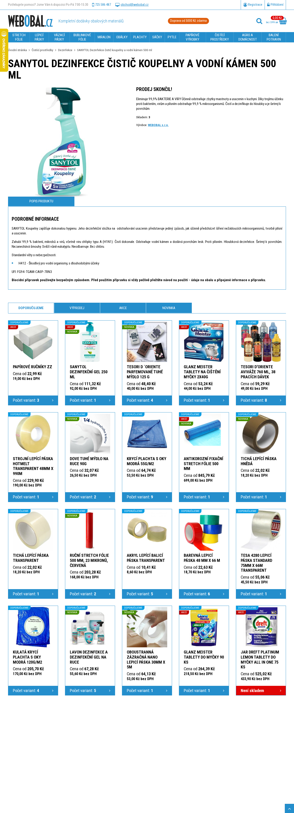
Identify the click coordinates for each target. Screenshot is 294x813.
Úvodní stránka (17, 50)
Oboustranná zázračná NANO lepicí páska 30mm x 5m (146, 660)
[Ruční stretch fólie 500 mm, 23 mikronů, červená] (90, 530)
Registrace (255, 5)
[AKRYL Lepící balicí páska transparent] (147, 530)
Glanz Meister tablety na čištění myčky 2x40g (202, 371)
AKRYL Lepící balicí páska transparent (146, 558)
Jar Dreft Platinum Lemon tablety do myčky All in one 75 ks (260, 660)
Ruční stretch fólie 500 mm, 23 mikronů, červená (89, 560)
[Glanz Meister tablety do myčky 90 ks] (204, 627)
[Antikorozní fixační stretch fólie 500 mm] (204, 434)
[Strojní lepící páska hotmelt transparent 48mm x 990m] (33, 434)
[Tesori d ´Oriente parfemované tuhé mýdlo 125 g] (147, 342)
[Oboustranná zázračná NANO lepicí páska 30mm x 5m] (147, 627)
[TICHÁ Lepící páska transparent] (33, 530)
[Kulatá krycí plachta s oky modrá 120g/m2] (33, 627)
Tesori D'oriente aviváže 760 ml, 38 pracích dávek (258, 371)
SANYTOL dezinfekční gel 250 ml (88, 371)
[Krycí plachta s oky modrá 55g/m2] (147, 434)
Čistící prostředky (42, 50)
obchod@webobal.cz (135, 5)
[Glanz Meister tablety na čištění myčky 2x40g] (204, 342)
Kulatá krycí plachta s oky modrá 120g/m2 (27, 657)
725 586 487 (103, 5)
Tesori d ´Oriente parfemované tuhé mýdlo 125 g (145, 371)
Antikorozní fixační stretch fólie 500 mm (203, 463)
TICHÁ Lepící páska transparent (31, 558)
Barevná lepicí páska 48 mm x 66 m (202, 558)
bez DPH (271, 22)
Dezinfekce (65, 50)
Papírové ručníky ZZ (32, 366)
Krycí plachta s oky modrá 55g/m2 (146, 461)
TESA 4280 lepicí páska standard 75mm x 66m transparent (256, 563)
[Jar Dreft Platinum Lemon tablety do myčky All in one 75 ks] (261, 627)
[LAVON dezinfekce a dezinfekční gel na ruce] (90, 627)
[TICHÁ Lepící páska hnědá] (261, 434)
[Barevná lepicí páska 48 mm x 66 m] (204, 530)
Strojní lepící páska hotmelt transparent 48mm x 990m (33, 466)
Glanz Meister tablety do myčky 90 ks (204, 657)
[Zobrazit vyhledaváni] (259, 21)
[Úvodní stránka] (30, 21)
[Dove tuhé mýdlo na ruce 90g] (90, 434)
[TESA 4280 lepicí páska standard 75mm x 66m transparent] (261, 530)
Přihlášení (277, 5)
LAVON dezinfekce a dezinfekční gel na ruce (89, 657)
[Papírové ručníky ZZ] (33, 342)
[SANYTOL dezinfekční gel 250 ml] (90, 342)
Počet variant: (26, 400)
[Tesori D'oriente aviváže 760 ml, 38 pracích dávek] (261, 342)
